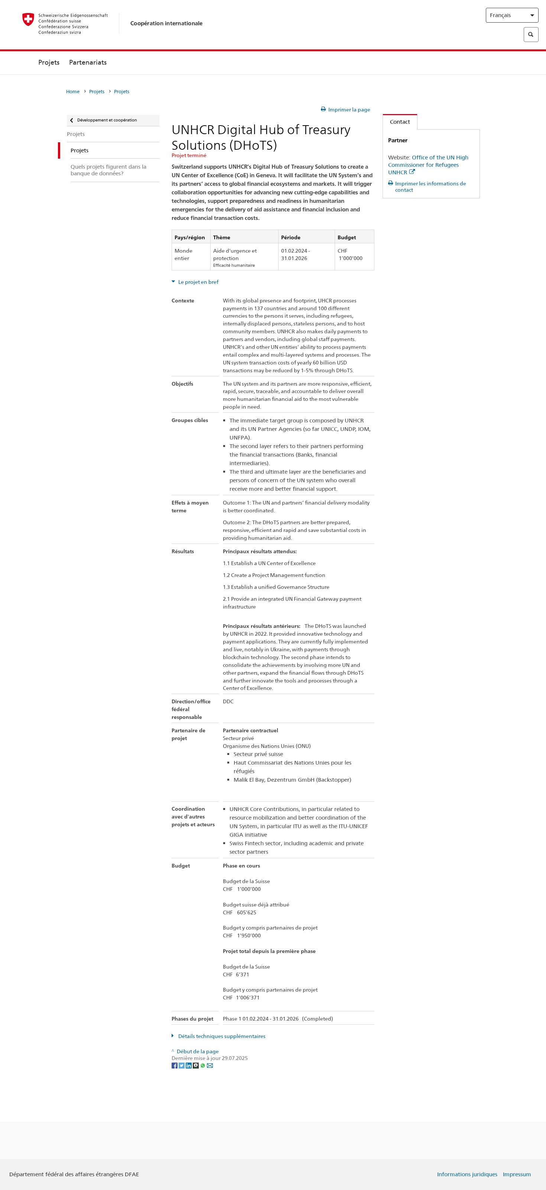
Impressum (517, 1174)
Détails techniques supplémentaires (221, 1036)
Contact (396, 121)
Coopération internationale (166, 23)
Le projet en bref (197, 282)
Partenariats (88, 62)
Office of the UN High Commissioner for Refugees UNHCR (428, 165)
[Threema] (196, 1065)
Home (72, 91)
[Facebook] (175, 1065)
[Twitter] (182, 1065)
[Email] (210, 1065)
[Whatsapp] (203, 1065)
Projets (48, 62)
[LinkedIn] (189, 1065)
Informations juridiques (467, 1174)
